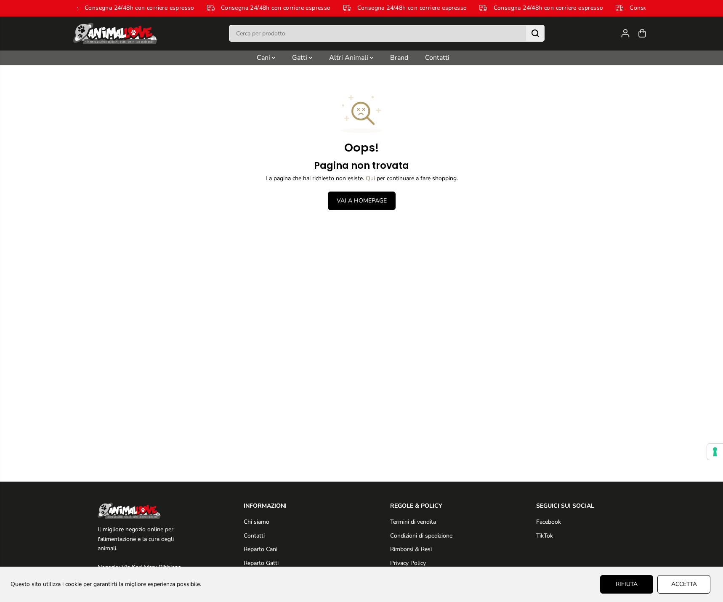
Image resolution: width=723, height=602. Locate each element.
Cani (264, 57)
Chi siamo (256, 522)
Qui (370, 178)
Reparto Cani (260, 549)
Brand (399, 57)
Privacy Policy (408, 563)
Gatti (300, 57)
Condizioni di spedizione (421, 536)
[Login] (625, 33)
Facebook (548, 522)
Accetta (684, 584)
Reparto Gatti (261, 563)
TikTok (544, 536)
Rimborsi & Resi (411, 549)
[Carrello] (642, 33)
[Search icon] (535, 33)
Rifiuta (627, 584)
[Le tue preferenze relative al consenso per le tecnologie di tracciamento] (715, 452)
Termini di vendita (413, 522)
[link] (142, 511)
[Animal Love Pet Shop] (115, 33)
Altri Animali (349, 57)
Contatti (437, 57)
